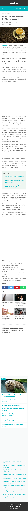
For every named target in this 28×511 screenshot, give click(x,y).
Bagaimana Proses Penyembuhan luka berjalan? (6, 318)
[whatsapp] (23, 287)
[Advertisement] (14, 99)
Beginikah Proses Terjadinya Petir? (11, 405)
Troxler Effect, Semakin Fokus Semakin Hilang (14, 494)
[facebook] (5, 287)
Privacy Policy (11, 506)
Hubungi (19, 504)
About (6, 504)
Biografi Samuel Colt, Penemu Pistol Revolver (14, 478)
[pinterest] (17, 287)
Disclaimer (12, 504)
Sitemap (18, 506)
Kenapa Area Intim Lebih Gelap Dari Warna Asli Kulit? (7, 304)
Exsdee (14, 3)
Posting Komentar (6, 24)
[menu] (2, 8)
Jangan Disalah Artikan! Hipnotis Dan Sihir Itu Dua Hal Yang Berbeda (20, 304)
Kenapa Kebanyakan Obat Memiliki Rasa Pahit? (20, 317)
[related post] (7, 297)
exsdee (16, 508)
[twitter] (11, 287)
